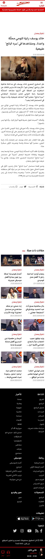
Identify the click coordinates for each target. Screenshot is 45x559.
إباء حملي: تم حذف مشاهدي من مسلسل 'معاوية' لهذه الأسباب (13, 309)
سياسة (19, 415)
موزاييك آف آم (16, 428)
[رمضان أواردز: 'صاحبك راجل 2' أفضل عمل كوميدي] (33, 260)
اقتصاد (19, 420)
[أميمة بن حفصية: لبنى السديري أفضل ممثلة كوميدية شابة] (11, 325)
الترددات (41, 411)
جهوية (19, 407)
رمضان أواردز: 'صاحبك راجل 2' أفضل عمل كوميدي (35, 277)
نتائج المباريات (38, 471)
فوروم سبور (39, 479)
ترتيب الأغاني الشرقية (14, 471)
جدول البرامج (39, 407)
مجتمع (18, 453)
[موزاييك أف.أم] (23, 4)
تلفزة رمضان (39, 33)
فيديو (19, 501)
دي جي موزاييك (15, 479)
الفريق (41, 399)
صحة (19, 399)
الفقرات (41, 501)
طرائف (19, 449)
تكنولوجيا (18, 440)
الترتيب (41, 475)
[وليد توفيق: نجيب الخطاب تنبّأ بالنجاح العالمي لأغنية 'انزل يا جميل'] (33, 325)
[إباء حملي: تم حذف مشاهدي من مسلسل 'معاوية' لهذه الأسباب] (11, 293)
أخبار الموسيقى (16, 462)
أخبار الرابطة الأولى (37, 467)
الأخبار (41, 505)
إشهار (42, 424)
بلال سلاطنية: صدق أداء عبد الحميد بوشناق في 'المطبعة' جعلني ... (35, 309)
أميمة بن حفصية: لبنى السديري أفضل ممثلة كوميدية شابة (13, 341)
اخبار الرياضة (39, 462)
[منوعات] (41, 552)
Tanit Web (19, 543)
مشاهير (18, 444)
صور (20, 497)
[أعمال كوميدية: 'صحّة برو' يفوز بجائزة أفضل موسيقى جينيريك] (11, 260)
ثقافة (19, 424)
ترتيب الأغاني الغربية (14, 475)
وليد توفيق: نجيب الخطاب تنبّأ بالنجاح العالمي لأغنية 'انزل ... (35, 341)
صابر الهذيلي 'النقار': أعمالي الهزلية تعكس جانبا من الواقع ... (36, 374)
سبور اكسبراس (38, 483)
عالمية (19, 411)
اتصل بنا (41, 420)
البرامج (41, 403)
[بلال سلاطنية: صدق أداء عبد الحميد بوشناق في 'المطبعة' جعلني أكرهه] (33, 293)
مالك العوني (33, 553)
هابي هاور (32, 550)
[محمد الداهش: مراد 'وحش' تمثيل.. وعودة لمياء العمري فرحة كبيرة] (11, 357)
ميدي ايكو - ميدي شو (13, 432)
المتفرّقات (18, 436)
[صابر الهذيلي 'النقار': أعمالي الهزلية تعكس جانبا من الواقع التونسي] (33, 357)
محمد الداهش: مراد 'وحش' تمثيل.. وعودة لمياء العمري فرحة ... (13, 374)
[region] (22, 217)
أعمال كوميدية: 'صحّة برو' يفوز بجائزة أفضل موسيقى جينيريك (13, 277)
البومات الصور (38, 487)
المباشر (41, 415)
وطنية (19, 403)
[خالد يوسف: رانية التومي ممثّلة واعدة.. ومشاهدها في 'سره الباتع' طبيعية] (22, 68)
